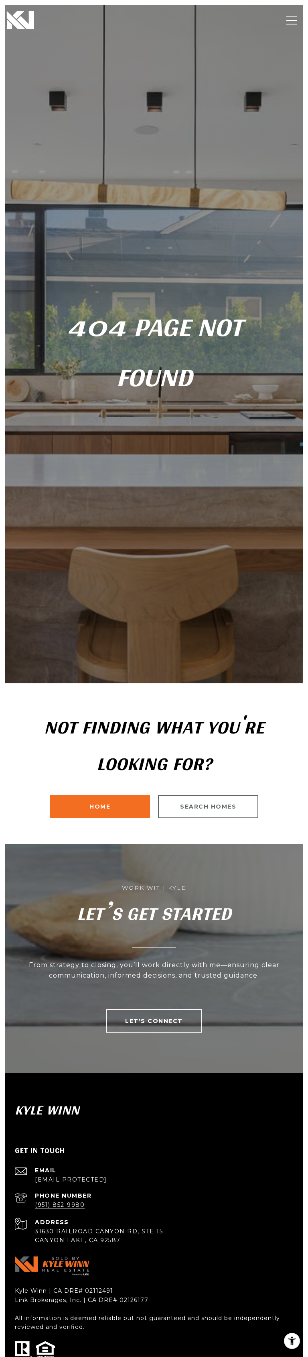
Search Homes (208, 806)
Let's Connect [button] (154, 1021)
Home (99, 806)
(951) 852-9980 (60, 1204)
